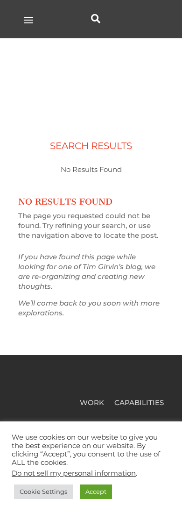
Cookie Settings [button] (43, 491)
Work (92, 403)
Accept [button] (95, 491)
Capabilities (139, 403)
